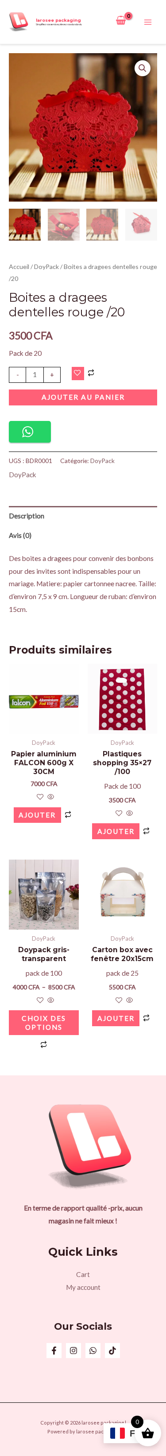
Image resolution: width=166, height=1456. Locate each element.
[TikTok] (112, 1350)
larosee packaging (58, 20)
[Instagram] (73, 1350)
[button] (143, 68)
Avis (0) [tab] (20, 535)
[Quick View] (50, 797)
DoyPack (46, 266)
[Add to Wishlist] (78, 373)
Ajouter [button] (37, 815)
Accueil (19, 266)
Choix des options (44, 1022)
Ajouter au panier (83, 397)
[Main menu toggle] (148, 22)
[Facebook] (54, 1350)
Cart (83, 1274)
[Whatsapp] (92, 1350)
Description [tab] (26, 516)
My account (83, 1287)
